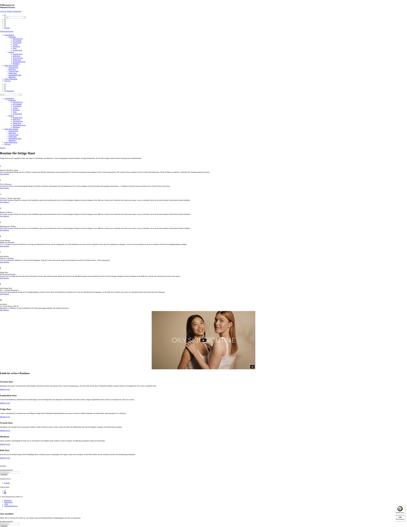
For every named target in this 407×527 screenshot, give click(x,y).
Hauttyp (11, 52)
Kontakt (7, 483)
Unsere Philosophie (10, 79)
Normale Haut (17, 54)
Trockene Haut (18, 58)
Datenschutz (8, 502)
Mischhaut (16, 64)
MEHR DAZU (5, 389)
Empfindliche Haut (19, 62)
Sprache (7, 28)
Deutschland (17, 11)
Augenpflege (17, 43)
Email (6, 470)
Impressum (8, 500)
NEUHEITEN (18, 39)
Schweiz (3, 11)
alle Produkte (17, 41)
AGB (6, 504)
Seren (15, 48)
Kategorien (12, 37)
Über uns (7, 81)
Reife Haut (16, 56)
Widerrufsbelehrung (10, 506)
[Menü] (403, 506)
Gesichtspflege (9, 35)
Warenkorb (10, 91)
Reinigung (16, 46)
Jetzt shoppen (4, 174)
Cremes (15, 44)
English (10, 11)
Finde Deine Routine (11, 65)
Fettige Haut (17, 60)
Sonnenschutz (17, 50)
